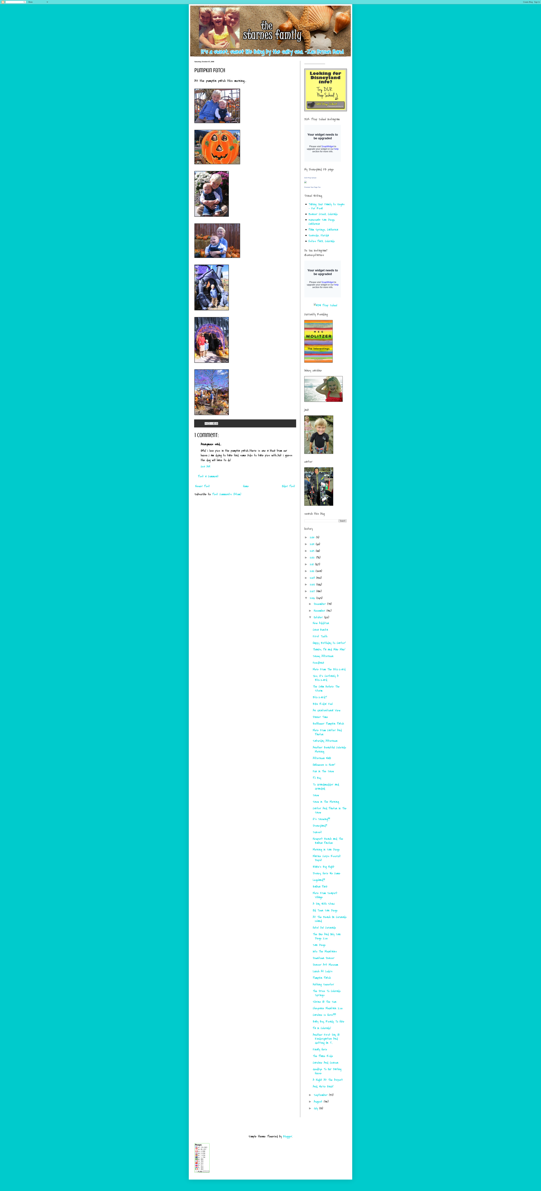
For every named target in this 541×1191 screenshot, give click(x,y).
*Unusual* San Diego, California (322, 222)
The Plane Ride (323, 1056)
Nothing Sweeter (323, 984)
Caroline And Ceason (325, 1062)
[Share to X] (211, 423)
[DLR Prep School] (305, 182)
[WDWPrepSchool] (325, 305)
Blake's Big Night (323, 866)
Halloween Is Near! (324, 765)
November (320, 610)
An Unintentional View (326, 710)
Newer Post (202, 486)
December (320, 604)
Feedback (318, 662)
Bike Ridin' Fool (323, 704)
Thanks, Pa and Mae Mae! (329, 649)
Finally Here (320, 1049)
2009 (313, 578)
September (321, 1095)
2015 (313, 537)
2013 (313, 551)
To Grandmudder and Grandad (326, 786)
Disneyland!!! (320, 825)
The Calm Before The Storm (326, 688)
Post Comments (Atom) (226, 494)
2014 (313, 544)
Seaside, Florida (319, 235)
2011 (312, 564)
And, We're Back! (323, 1086)
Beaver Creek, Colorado (323, 214)
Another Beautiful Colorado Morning (329, 749)
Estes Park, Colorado (322, 241)
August (319, 1101)
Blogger (287, 1136)
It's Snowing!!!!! (321, 819)
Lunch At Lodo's (322, 971)
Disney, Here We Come (326, 873)
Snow (316, 795)
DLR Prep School (310, 178)
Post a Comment (208, 476)
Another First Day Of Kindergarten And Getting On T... (326, 1039)
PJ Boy (317, 778)
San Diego (319, 945)
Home (246, 486)
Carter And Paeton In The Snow (330, 810)
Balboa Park (320, 886)
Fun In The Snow (323, 771)
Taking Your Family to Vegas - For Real (327, 206)
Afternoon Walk (322, 758)
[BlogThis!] (208, 423)
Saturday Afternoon (325, 741)
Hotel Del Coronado (324, 927)
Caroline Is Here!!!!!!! (324, 1015)
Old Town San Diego (325, 910)
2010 (313, 571)
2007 (313, 591)
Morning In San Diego (326, 849)
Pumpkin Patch (322, 978)
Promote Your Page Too (312, 187)
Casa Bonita (320, 630)
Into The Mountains (325, 951)
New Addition (321, 623)
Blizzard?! (320, 697)
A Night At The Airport (328, 1080)
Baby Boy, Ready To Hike (328, 1021)
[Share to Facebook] (214, 423)
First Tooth (320, 636)
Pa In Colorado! (322, 1028)
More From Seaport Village (325, 895)
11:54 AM (205, 466)
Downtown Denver (323, 958)
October (319, 617)
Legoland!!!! (319, 880)
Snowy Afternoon (323, 656)
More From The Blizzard (329, 669)
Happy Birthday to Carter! (329, 643)
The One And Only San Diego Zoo (327, 936)
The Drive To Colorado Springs (327, 993)
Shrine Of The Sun (324, 1002)
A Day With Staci (324, 904)
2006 (313, 598)
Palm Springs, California (323, 229)
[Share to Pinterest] (216, 423)
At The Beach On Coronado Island (329, 919)
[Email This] (206, 423)
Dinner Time (320, 717)
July (316, 1108)
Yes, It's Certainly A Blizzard (326, 678)
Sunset (317, 832)
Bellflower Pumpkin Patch (328, 723)
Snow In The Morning (326, 801)
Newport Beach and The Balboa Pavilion (328, 841)
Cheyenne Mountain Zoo (327, 1008)
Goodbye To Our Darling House (327, 1071)
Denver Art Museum (325, 964)
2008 (313, 584)
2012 (313, 557)
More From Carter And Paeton (327, 732)
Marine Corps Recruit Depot (327, 858)
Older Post (288, 486)
